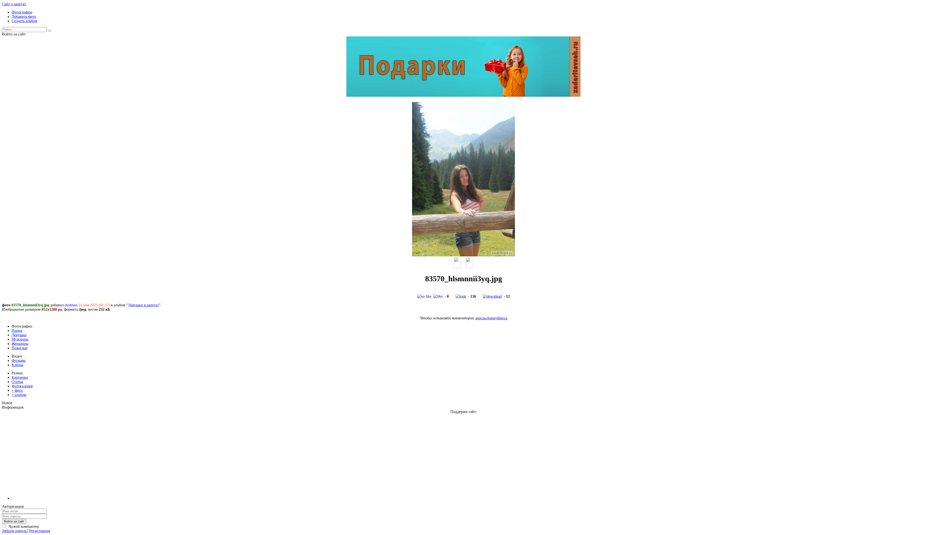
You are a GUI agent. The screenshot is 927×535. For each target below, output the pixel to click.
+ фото (17, 390)
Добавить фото (24, 16)
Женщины (20, 344)
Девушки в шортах (143, 305)
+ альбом (19, 395)
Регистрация (39, 531)
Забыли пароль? (15, 531)
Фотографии (22, 12)
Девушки (19, 335)
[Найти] (49, 30)
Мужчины (20, 339)
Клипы (17, 365)
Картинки (20, 377)
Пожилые (20, 348)
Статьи (17, 382)
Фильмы (19, 360)
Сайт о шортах (14, 4)
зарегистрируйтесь (491, 318)
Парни (17, 331)
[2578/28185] (469, 267)
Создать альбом (24, 21)
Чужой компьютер (23, 526)
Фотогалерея (22, 386)
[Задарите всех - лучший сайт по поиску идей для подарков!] (463, 95)
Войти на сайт (14, 521)
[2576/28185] (457, 267)
